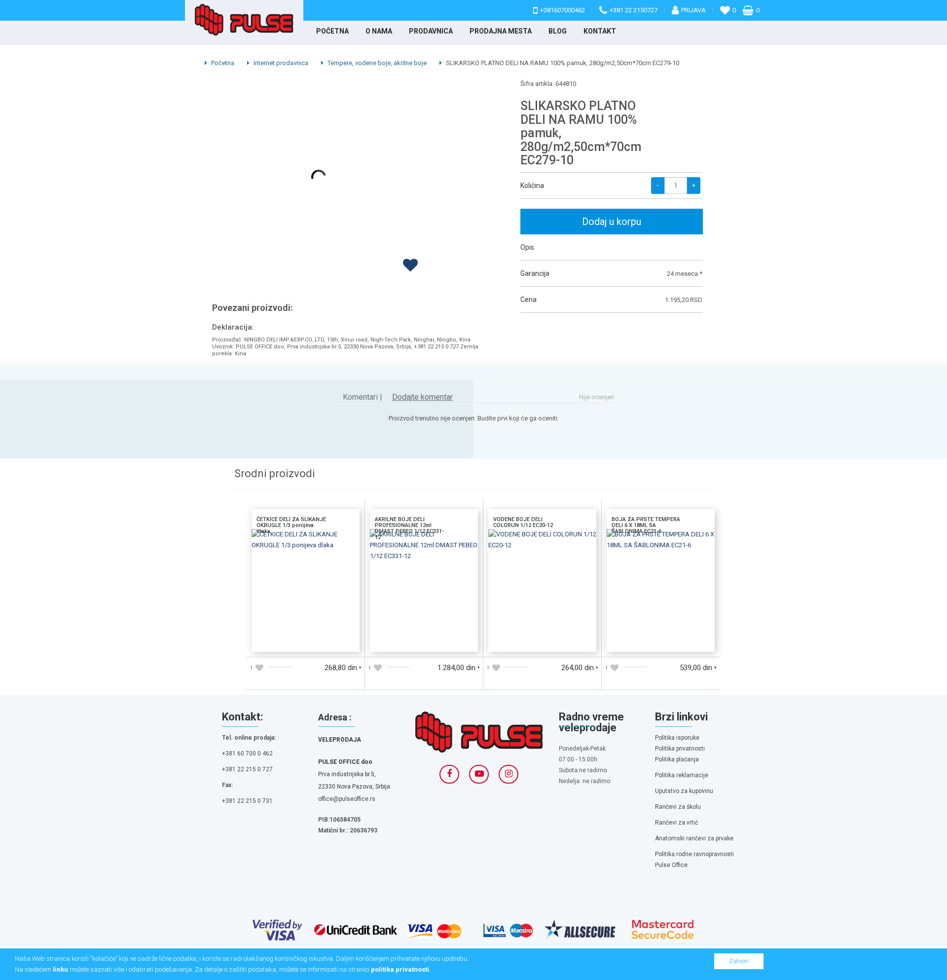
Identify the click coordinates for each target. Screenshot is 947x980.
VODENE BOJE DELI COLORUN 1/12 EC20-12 (542, 542)
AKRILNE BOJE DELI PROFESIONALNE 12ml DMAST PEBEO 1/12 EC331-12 (424, 546)
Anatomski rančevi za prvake (694, 838)
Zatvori (739, 961)
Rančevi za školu (678, 806)
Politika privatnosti (680, 748)
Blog (557, 31)
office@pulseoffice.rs (346, 798)
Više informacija (305, 581)
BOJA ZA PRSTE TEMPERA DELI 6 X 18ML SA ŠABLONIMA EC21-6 (661, 546)
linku (60, 969)
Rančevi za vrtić (676, 822)
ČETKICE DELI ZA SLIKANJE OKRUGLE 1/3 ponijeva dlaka (305, 542)
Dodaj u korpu (611, 221)
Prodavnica (431, 31)
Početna (332, 31)
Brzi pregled (332, 640)
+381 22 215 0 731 (247, 800)
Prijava (693, 10)
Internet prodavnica (280, 63)
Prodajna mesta (501, 31)
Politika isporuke (677, 737)
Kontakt (599, 31)
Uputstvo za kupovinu (684, 791)
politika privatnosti (400, 969)
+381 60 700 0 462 (247, 753)
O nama (378, 31)
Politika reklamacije (681, 775)
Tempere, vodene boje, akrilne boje (376, 63)
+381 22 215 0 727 (247, 769)
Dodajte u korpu (278, 640)
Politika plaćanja (677, 759)
